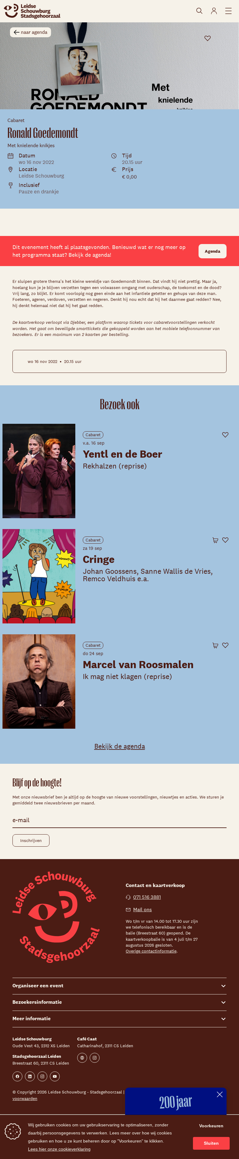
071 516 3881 (147, 897)
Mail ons (142, 909)
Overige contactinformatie (151, 951)
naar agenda (34, 32)
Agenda (212, 251)
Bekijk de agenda (119, 746)
